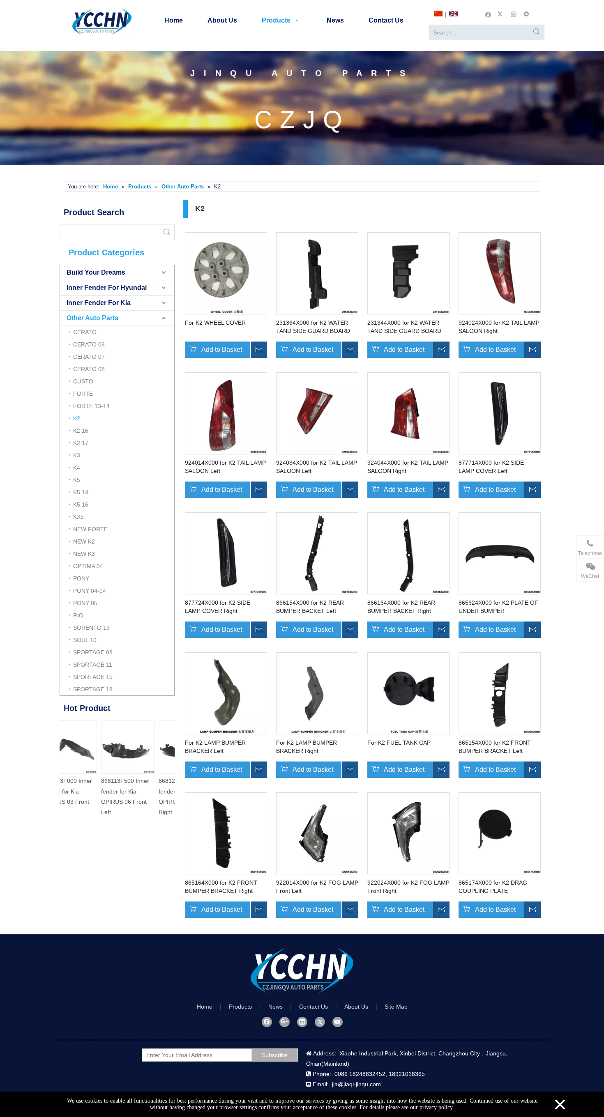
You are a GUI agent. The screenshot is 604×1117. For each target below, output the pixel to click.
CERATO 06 (89, 344)
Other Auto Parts (92, 317)
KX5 (78, 517)
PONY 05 (85, 603)
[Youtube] (337, 1021)
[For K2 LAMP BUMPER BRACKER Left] (226, 692)
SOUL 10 (85, 640)
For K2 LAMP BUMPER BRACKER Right (306, 746)
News (275, 1006)
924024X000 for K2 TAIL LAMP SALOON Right (499, 326)
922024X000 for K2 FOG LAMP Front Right (408, 886)
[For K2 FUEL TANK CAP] (408, 692)
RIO (78, 615)
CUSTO (83, 381)
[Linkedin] (302, 1021)
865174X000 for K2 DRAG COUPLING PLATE (493, 886)
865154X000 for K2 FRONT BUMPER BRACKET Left (495, 746)
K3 (76, 455)
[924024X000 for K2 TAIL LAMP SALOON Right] (499, 272)
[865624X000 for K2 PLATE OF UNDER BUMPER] (499, 552)
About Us (356, 1006)
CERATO (85, 332)
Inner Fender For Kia (99, 302)
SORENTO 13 (91, 627)
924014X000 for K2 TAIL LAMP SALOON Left (225, 466)
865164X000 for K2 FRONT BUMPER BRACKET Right (221, 886)
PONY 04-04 (89, 590)
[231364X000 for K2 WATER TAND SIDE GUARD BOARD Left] (317, 272)
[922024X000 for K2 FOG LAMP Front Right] (408, 832)
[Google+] (284, 1021)
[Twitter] (501, 14)
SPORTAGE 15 (93, 677)
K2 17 (80, 443)
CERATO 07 (89, 356)
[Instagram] (514, 14)
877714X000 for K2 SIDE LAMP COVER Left (491, 466)
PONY (81, 578)
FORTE (83, 393)
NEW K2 (84, 541)
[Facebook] (488, 14)
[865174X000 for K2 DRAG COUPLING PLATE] (499, 832)
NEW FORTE (90, 529)
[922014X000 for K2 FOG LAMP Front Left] (317, 832)
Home (204, 1006)
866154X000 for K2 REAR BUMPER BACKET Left (310, 606)
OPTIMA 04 (88, 566)
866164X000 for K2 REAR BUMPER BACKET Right (401, 606)
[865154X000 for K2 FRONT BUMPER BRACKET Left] (499, 692)
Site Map (396, 1006)
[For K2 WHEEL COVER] (226, 272)
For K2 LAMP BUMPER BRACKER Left (215, 746)
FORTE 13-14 (91, 406)
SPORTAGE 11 (92, 664)
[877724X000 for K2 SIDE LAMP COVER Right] (226, 552)
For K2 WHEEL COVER (215, 322)
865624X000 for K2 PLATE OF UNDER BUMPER (498, 606)
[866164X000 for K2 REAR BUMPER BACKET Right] (408, 552)
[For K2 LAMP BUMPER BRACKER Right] (317, 692)
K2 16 (80, 430)
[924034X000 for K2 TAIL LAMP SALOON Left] (317, 412)
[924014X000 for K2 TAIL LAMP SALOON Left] (226, 412)
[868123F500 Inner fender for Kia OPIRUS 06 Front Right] (146, 747)
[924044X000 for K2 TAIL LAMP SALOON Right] (408, 412)
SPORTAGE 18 (93, 689)
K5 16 (80, 504)
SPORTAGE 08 (93, 652)
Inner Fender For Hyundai (107, 287)
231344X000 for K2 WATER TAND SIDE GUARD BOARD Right (404, 327)
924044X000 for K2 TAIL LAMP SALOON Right (407, 466)
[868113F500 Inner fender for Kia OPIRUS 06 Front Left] (88, 747)
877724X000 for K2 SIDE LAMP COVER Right (217, 606)
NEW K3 (84, 553)
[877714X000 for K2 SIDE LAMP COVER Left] (499, 412)
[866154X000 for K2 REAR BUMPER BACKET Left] (317, 552)
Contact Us (313, 1006)
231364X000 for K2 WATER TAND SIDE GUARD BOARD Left (313, 327)
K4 (76, 467)
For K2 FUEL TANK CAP (399, 742)
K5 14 (80, 492)
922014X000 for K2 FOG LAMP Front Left (317, 886)
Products (240, 1006)
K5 (76, 480)
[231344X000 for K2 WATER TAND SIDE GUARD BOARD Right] (408, 272)
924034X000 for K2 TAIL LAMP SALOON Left (316, 466)
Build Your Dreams (96, 272)
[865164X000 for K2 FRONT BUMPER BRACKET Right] (226, 832)
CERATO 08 (89, 369)
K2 (76, 418)
